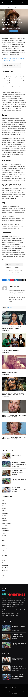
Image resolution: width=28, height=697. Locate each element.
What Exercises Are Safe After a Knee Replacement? (19, 480)
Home (7, 691)
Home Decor (5, 545)
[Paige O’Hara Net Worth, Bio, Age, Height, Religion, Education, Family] (14, 428)
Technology (5, 572)
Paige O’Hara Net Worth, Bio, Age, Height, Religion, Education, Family (14, 437)
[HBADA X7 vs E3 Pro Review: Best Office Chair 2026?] (6, 473)
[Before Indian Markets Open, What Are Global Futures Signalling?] (6, 464)
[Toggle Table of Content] (17, 65)
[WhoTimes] (14, 2)
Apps (3, 505)
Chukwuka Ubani (10, 28)
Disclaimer (12, 691)
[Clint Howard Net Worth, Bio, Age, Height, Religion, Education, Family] (14, 406)
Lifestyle (4, 553)
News (3, 558)
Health (3, 543)
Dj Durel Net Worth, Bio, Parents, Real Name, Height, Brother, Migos (12, 349)
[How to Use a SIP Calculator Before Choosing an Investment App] (6, 456)
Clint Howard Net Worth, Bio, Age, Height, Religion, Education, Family (14, 415)
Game (3, 540)
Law (3, 550)
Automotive (5, 513)
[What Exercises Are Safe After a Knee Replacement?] (6, 481)
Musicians (4, 555)
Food (3, 538)
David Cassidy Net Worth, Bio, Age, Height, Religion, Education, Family (19, 669)
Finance (4, 535)
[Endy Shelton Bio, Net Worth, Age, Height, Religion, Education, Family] (14, 362)
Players (4, 563)
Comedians (4, 520)
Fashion (4, 533)
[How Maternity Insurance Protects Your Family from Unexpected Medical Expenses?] (6, 489)
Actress (4, 503)
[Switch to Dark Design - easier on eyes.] (23, 2)
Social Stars (5, 570)
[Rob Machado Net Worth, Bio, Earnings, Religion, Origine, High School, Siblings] (14, 384)
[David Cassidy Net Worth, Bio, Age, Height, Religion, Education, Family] (6, 668)
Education (4, 525)
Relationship (5, 565)
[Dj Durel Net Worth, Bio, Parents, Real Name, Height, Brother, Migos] (14, 340)
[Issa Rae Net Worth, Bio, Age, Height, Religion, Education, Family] (6, 677)
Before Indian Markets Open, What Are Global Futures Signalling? (18, 464)
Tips (3, 575)
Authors (4, 510)
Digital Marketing (6, 523)
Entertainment (5, 528)
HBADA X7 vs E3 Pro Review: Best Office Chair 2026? (17, 472)
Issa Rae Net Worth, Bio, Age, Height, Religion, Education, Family (19, 676)
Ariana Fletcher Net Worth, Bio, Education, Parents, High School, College (14, 327)
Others (3, 560)
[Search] (25, 2)
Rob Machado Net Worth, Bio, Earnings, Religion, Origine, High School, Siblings (13, 393)
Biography (4, 515)
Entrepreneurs (5, 530)
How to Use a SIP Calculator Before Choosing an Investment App (17, 456)
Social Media (5, 568)
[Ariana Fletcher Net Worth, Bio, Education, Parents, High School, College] (14, 318)
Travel (3, 577)
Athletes (4, 508)
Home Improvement (7, 548)
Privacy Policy (20, 691)
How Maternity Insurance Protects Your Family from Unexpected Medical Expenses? (19, 490)
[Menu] (2, 2)
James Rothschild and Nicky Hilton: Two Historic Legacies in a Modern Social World (18, 660)
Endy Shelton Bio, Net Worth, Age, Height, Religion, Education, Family (14, 371)
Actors (3, 500)
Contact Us (15, 693)
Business (4, 518)
